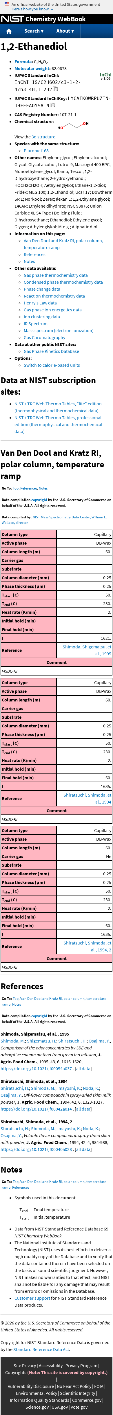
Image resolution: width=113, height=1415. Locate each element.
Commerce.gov (86, 1400)
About (63, 30)
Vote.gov (79, 1407)
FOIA (98, 1386)
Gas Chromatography (44, 337)
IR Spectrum (36, 323)
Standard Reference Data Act (41, 1349)
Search (32, 30)
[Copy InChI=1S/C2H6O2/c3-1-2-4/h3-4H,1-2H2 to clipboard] (55, 90)
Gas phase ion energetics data (53, 310)
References (34, 254)
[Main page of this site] (9, 31)
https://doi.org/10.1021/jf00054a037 (36, 1068)
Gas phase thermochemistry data (56, 275)
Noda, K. (91, 1088)
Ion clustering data (42, 316)
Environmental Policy (36, 1393)
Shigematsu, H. (41, 1041)
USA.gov (60, 1407)
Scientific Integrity (77, 1393)
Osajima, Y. (99, 1041)
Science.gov (37, 1407)
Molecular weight (31, 68)
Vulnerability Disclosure (31, 1386)
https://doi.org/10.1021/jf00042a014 (36, 1109)
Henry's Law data (40, 303)
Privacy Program (81, 1365)
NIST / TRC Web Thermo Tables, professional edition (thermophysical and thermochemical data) (58, 424)
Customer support (32, 1298)
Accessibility (51, 1365)
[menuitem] (9, 31)
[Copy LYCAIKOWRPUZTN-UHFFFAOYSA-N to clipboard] (52, 106)
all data (83, 1068)
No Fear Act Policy (74, 1386)
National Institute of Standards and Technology (12, 19)
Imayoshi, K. (69, 1088)
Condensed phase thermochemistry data (63, 282)
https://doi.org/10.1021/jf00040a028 (36, 1149)
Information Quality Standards (39, 1400)
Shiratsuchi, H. (72, 1041)
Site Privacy (25, 1365)
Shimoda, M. (13, 1041)
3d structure (43, 137)
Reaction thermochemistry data (54, 296)
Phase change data (42, 289)
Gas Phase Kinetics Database (51, 351)
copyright (39, 499)
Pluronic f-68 (36, 150)
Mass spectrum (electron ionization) (59, 330)
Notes (29, 261)
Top (16, 488)
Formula (23, 61)
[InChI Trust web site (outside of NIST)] (105, 79)
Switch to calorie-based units (52, 365)
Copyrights (15, 1372)
